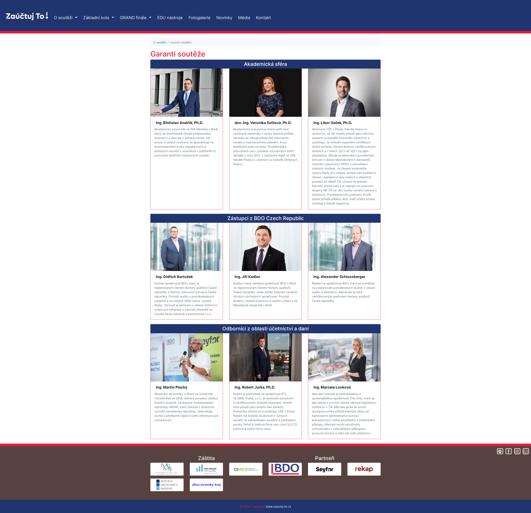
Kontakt (263, 17)
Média (244, 17)
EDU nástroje (170, 17)
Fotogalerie (200, 17)
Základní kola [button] (96, 17)
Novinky (224, 17)
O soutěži (159, 42)
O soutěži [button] (64, 17)
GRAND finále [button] (134, 17)
